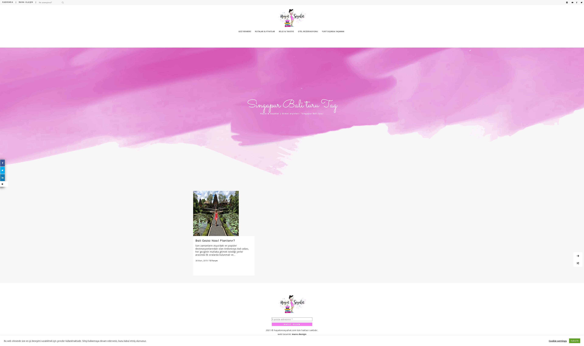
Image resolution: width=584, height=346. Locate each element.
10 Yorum (213, 260)
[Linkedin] (2, 177)
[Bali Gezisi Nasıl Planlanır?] (224, 213)
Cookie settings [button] (558, 340)
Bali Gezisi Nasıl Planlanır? (215, 240)
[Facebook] (2, 163)
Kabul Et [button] (574, 340)
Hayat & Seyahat (269, 113)
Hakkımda (7, 2)
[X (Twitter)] (2, 170)
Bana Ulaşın (26, 2)
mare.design (299, 334)
